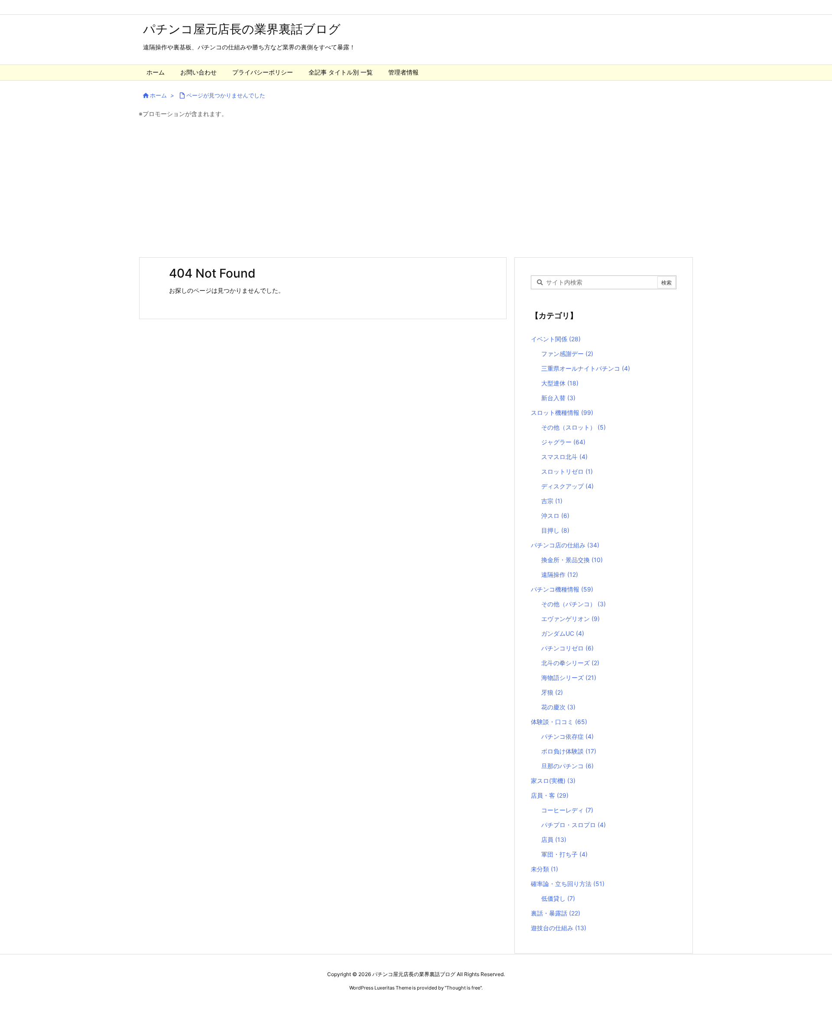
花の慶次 (558, 707)
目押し (555, 530)
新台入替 (558, 397)
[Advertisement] (416, 187)
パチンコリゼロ (567, 648)
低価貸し (558, 898)
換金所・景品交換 (572, 559)
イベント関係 (556, 339)
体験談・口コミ (559, 721)
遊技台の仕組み (558, 927)
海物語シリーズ (568, 677)
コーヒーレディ (567, 810)
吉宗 (551, 500)
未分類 (544, 869)
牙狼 (552, 692)
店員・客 (550, 795)
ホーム (158, 95)
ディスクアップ (567, 486)
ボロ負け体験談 (568, 751)
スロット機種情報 (562, 412)
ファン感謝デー (567, 353)
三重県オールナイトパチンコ (585, 368)
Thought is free (463, 988)
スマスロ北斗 (564, 456)
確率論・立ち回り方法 (567, 883)
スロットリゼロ (567, 471)
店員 (553, 839)
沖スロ (555, 515)
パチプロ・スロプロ (573, 824)
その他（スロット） (573, 427)
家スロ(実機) (553, 780)
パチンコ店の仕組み (565, 545)
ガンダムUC (562, 633)
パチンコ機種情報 (562, 589)
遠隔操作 (559, 574)
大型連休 (559, 383)
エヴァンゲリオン (570, 618)
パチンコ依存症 (567, 736)
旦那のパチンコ (567, 766)
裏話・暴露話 (555, 913)
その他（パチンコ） (573, 604)
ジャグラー (563, 442)
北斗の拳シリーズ (570, 662)
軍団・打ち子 (564, 854)
